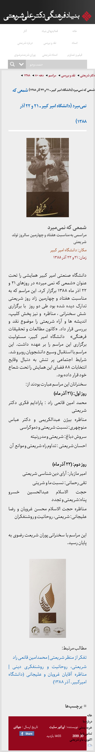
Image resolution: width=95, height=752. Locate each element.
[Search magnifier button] (12, 64)
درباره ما (87, 720)
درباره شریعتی (25, 42)
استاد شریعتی (50, 54)
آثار (25, 30)
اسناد (75, 42)
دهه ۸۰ (39, 76)
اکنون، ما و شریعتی (81, 739)
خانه (74, 30)
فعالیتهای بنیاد (50, 30)
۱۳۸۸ (27, 76)
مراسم (52, 76)
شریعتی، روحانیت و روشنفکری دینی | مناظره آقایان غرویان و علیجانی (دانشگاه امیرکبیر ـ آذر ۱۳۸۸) (47, 674)
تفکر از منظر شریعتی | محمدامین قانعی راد (50, 657)
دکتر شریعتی (87, 76)
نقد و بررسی (50, 42)
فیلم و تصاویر (74, 54)
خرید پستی (85, 727)
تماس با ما (86, 733)
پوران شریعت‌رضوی (25, 54)
